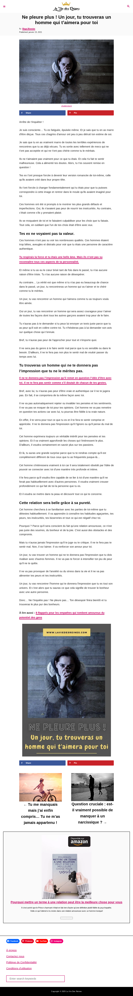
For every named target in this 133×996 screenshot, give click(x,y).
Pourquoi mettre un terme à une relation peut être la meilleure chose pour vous (66, 902)
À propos (11, 950)
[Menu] (4, 6)
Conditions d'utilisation (19, 968)
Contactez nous (15, 956)
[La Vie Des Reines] (66, 6)
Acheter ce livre (66, 918)
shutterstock (66, 106)
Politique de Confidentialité (21, 962)
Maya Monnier (28, 28)
